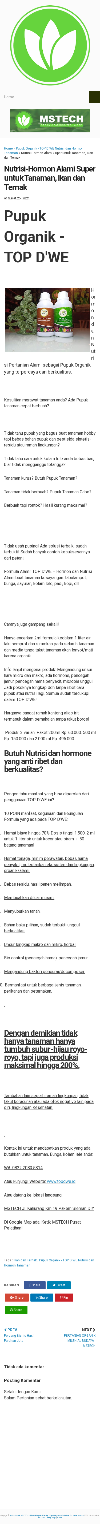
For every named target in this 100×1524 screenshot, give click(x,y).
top (58, 1517)
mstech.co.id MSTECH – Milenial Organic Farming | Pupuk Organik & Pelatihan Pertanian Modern (46, 1515)
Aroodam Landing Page (47, 1517)
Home (9, 97)
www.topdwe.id (61, 1181)
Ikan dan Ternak (26, 1260)
